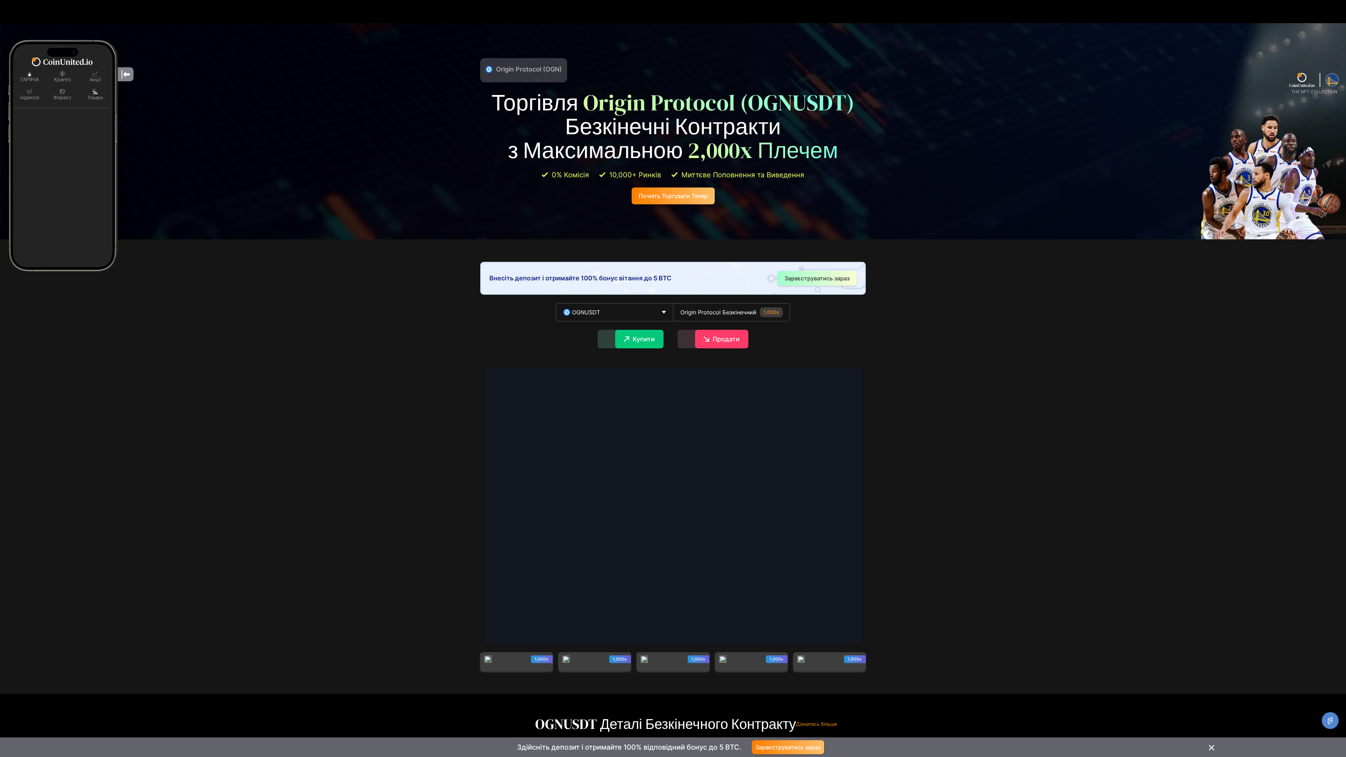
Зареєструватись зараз (788, 747)
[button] (614, 312)
